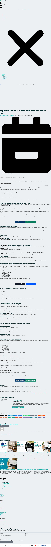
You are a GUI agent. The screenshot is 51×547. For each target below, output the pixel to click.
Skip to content (2, 0)
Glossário (1, 515)
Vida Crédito (2, 507)
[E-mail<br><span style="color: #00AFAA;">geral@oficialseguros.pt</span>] (1, 486)
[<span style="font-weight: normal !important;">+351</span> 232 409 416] (1, 3)
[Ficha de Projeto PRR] (31, 545)
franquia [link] (3, 311)
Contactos (3, 79)
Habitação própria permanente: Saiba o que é (6, 452)
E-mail (6, 486)
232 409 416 (5, 2)
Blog (0, 514)
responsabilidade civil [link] (27, 358)
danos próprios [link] (7, 239)
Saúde (1, 504)
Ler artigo (1, 457)
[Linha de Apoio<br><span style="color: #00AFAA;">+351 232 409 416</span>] (1, 483)
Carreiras (1, 496)
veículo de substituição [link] (21, 239)
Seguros (3, 15)
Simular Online (4, 78)
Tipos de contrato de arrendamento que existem (41, 469)
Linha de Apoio (5, 483)
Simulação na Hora (3, 512)
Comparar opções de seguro (20, 283)
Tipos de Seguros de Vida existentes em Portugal (41, 452)
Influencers (1, 497)
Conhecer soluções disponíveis (30, 221)
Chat (5, 489)
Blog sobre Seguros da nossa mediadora (8, 115)
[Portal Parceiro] (1, 7)
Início (1, 115)
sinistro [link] (1, 212)
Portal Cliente (4, 4)
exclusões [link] (13, 319)
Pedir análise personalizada (20, 221)
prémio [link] (31, 236)
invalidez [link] (42, 455)
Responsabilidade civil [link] (4, 248)
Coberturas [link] (2, 238)
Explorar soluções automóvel (30, 283)
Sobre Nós (3, 14)
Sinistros (1, 513)
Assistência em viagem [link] (4, 253)
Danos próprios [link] (3, 251)
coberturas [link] (5, 194)
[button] (25, 48)
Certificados (2, 495)
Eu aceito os (6, 539)
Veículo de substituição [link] (4, 259)
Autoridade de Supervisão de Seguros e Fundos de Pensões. (38, 393)
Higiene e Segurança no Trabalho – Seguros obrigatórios (25, 469)
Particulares (4, 16)
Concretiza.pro (7, 524)
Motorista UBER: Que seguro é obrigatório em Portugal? (25, 452)
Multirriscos (2, 506)
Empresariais (5, 17)
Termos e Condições (3, 522)
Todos (1, 508)
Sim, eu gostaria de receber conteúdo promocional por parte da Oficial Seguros (13, 540)
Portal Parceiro (4, 6)
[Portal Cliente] (1, 5)
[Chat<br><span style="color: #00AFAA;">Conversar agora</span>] (1, 489)
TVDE (1, 505)
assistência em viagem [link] (8, 189)
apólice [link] (29, 187)
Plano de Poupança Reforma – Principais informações (7, 469)
